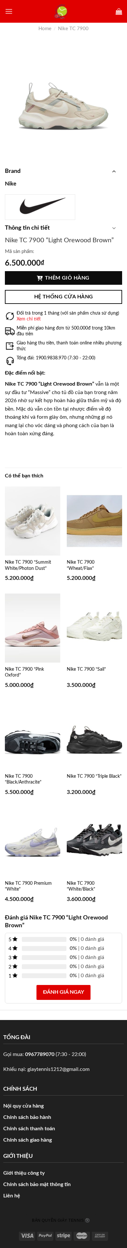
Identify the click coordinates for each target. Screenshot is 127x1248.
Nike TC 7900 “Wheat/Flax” (80, 565)
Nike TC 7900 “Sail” (86, 669)
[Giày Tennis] (64, 11)
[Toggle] (113, 171)
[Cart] (119, 11)
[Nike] (40, 205)
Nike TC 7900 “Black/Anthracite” (23, 779)
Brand (13, 171)
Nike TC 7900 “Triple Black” (94, 776)
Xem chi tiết (29, 319)
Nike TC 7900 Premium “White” (28, 886)
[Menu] (9, 11)
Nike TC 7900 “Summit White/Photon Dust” (28, 565)
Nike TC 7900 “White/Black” (81, 886)
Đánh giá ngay (63, 992)
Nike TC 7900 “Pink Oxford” (24, 672)
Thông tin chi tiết (27, 228)
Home (44, 28)
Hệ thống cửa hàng (63, 296)
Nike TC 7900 (73, 28)
